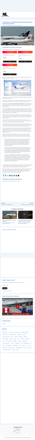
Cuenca (4, 341)
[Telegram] (21, 427)
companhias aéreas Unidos (6, 349)
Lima (20, 345)
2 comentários (12, 222)
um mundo (13, 25)
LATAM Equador (15, 345)
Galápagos (12, 343)
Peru (26, 345)
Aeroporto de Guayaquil (24, 332)
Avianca (25, 336)
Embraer (19, 341)
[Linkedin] (18, 427)
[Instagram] (17, 427)
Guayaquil (17, 343)
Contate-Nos (17, 432)
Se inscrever (5, 288)
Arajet (12, 336)
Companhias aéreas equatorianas (22, 223)
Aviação (3, 222)
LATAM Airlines (8, 345)
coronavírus (17, 77)
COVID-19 (4, 98)
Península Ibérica (26, 343)
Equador (7, 223)
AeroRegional (19, 334)
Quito (30, 345)
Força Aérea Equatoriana (6, 343)
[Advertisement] (17, 6)
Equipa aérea (16, 25)
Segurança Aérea (19, 347)
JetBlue (4, 345)
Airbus (24, 334)
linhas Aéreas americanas (6, 336)
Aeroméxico (4, 223)
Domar (24, 347)
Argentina (16, 336)
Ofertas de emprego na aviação (16, 431)
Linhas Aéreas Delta (9, 341)
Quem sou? (17, 428)
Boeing (11, 338)
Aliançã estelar (20, 25)
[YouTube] (16, 427)
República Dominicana (12, 347)
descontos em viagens (17, 429)
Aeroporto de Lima (5, 334)
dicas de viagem (29, 347)
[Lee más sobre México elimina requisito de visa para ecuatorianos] (9, 214)
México (9, 223)
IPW (30, 343)
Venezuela (13, 349)
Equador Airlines (5, 332)
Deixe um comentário (9, 25)
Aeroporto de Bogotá (16, 332)
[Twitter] (13, 427)
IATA (8, 110)
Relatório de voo (5, 347)
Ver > (9, 61)
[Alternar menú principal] (33, 15)
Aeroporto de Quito (13, 334)
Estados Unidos (24, 341)
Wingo (17, 349)
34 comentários (28, 222)
